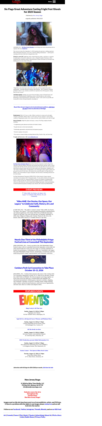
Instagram (30, 409)
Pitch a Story (56, 415)
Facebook (16, 409)
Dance (16, 415)
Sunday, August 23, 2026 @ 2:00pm (34, 332)
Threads (37, 409)
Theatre (31, 415)
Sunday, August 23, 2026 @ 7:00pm (34, 343)
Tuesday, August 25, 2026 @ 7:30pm (34, 353)
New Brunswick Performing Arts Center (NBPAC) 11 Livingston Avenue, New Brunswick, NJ (34, 345)
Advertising (39, 415)
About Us (48, 415)
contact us (48, 404)
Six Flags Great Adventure (28, 47)
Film (21, 415)
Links (22, 417)
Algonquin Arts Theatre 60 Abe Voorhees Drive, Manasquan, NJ (34, 313)
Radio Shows (29, 417)
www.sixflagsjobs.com (33, 137)
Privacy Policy (40, 417)
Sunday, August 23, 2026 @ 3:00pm (34, 311)
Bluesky (43, 409)
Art (5, 415)
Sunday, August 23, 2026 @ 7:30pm (34, 322)
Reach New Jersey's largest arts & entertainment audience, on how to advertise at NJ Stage (34, 107)
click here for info (48, 367)
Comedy (10, 415)
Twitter (23, 409)
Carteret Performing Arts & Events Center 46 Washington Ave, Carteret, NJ (34, 324)
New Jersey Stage (37, 15)
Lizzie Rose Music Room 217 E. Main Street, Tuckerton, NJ (34, 355)
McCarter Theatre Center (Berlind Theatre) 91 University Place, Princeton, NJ (34, 334)
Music (26, 415)
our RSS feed (56, 409)
